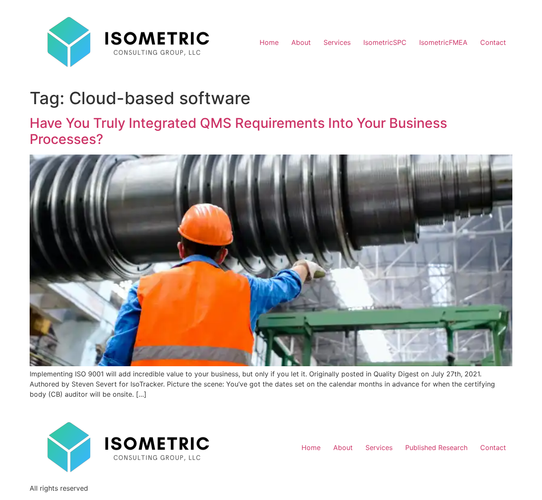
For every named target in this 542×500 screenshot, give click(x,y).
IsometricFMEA (443, 42)
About (301, 42)
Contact (493, 42)
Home (269, 42)
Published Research (436, 447)
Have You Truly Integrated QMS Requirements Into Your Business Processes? (238, 131)
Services (337, 42)
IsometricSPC (384, 42)
